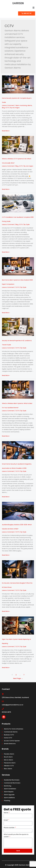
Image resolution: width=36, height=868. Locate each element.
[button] (33, 8)
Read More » (6, 131)
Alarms (30, 105)
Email (6, 820)
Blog (3, 108)
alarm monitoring (21, 105)
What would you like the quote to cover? (16, 835)
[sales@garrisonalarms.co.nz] (3, 701)
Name (6, 812)
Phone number (9, 827)
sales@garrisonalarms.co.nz (12, 705)
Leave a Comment (8, 105)
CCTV (7, 108)
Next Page (18, 678)
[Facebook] (4, 717)
